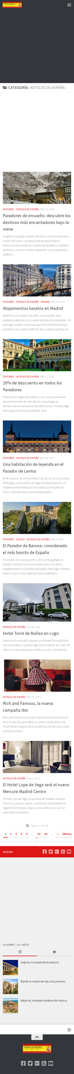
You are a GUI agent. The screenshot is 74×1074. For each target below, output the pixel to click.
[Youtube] (69, 851)
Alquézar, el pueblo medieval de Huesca (44, 1000)
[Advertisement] (37, 46)
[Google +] (56, 851)
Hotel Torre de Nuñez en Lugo (31, 633)
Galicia (20, 539)
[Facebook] (44, 851)
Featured (8, 209)
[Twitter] (50, 851)
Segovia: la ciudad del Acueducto (40, 962)
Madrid (45, 301)
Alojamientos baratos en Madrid (33, 308)
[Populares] (54, 952)
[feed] (63, 851)
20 (45, 834)
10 (38, 834)
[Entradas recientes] (20, 952)
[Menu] (69, 4)
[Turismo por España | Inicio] (15, 5)
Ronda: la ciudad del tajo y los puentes (43, 981)
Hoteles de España (27, 209)
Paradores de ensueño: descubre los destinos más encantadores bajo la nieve (37, 222)
